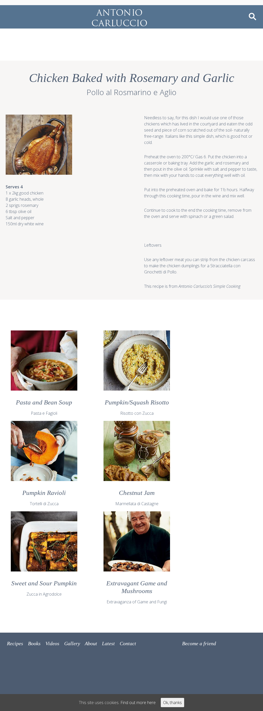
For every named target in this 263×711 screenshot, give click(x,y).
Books (34, 643)
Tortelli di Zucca (44, 497)
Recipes (15, 643)
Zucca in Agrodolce (44, 588)
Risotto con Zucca (137, 407)
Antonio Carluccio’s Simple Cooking (209, 286)
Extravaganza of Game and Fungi (136, 592)
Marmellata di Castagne (136, 497)
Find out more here (138, 702)
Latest (108, 643)
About (91, 643)
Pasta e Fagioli (44, 407)
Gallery (72, 643)
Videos (52, 643)
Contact (128, 643)
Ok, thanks (172, 702)
